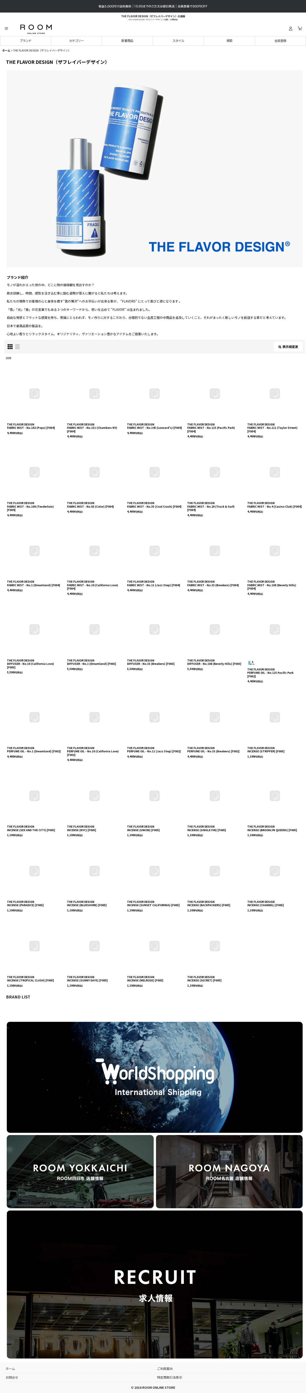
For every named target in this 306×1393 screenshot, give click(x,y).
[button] (6, 28)
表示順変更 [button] (290, 346)
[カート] (300, 28)
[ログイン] (291, 28)
